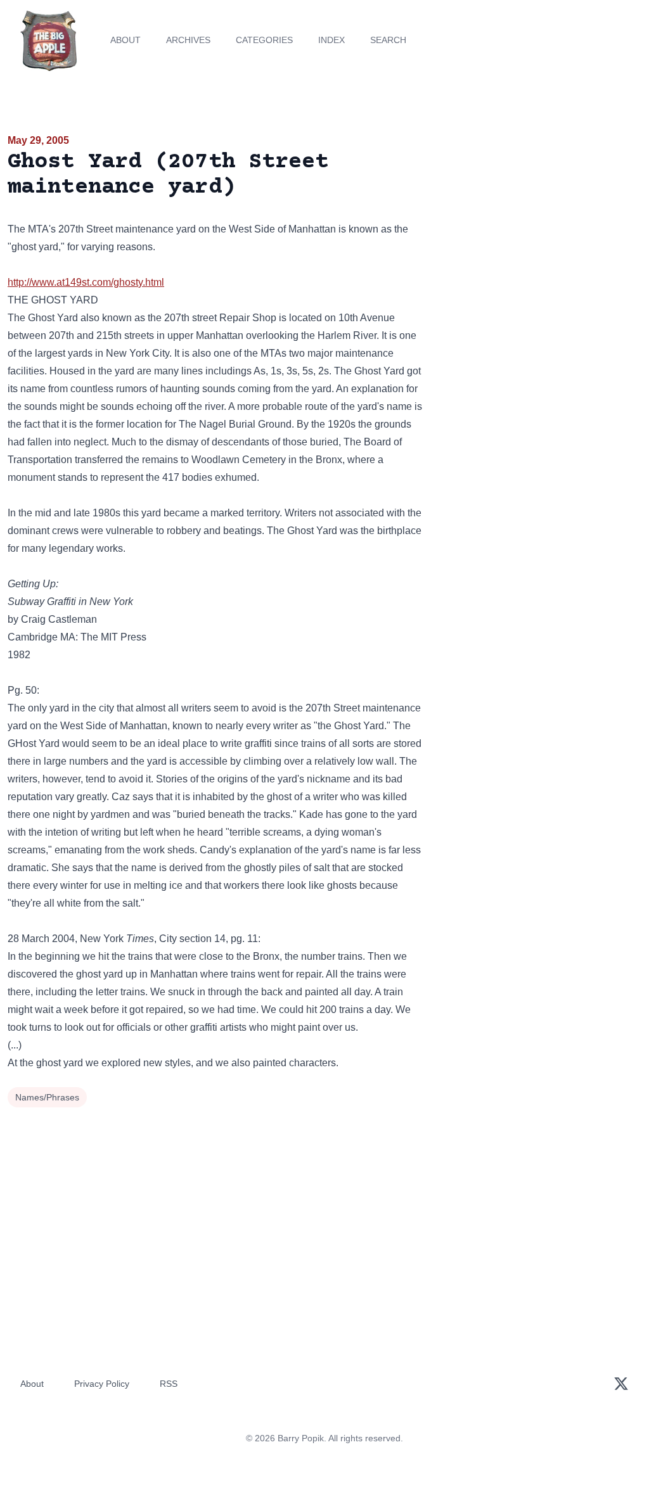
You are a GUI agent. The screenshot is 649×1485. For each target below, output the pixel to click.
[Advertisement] (540, 221)
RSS (168, 1384)
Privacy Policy (101, 1384)
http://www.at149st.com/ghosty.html (86, 282)
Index (331, 40)
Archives (188, 40)
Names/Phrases (47, 1097)
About (125, 40)
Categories (264, 40)
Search (388, 40)
